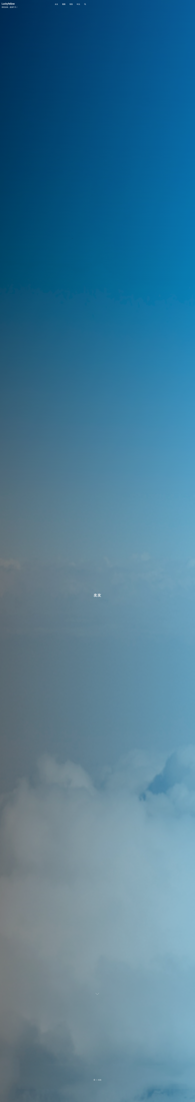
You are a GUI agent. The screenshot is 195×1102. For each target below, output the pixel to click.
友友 (56, 4)
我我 (71, 4)
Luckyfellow (8, 3)
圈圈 (63, 4)
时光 (78, 4)
